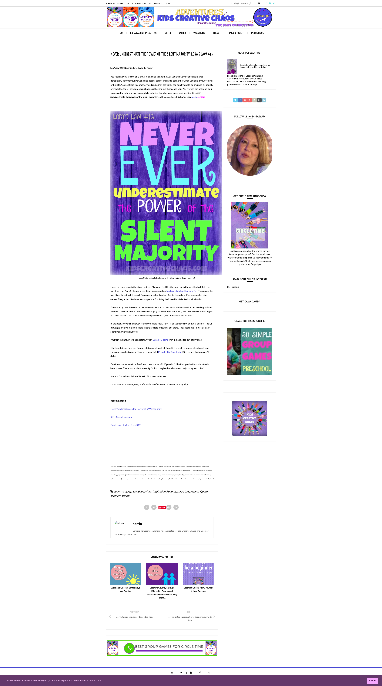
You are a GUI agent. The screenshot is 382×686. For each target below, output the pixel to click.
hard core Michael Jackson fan (181, 291)
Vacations (199, 33)
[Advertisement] (164, 442)
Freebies (158, 3)
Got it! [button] (372, 680)
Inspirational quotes (164, 491)
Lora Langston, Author (143, 33)
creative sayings (142, 491)
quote (194, 96)
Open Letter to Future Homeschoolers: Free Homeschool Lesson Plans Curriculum (255, 66)
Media (130, 3)
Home (167, 3)
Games (182, 33)
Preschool (257, 33)
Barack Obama (160, 339)
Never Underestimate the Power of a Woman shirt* (136, 408)
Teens (216, 33)
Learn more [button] (96, 680)
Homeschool (234, 33)
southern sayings (120, 495)
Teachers (110, 3)
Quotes (204, 491)
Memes (194, 491)
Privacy (120, 3)
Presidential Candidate (169, 351)
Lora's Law (183, 491)
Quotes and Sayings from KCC (125, 424)
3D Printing (233, 286)
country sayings (123, 491)
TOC (120, 33)
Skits (168, 33)
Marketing (140, 3)
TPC (150, 3)
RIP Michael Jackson (121, 416)
